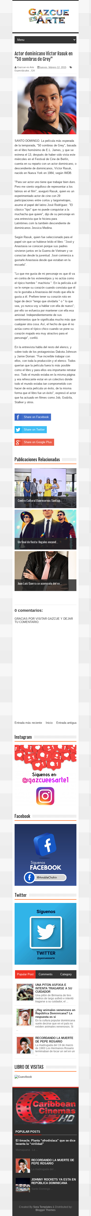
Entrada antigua (66, 722)
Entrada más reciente (28, 722)
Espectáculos (22, 70)
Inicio (49, 722)
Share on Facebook (36, 417)
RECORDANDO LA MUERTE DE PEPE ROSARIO (52, 1161)
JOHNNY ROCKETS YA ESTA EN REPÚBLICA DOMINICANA (53, 1181)
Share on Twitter (34, 429)
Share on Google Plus (38, 442)
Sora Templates (42, 1207)
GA (33, 70)
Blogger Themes (45, 1210)
